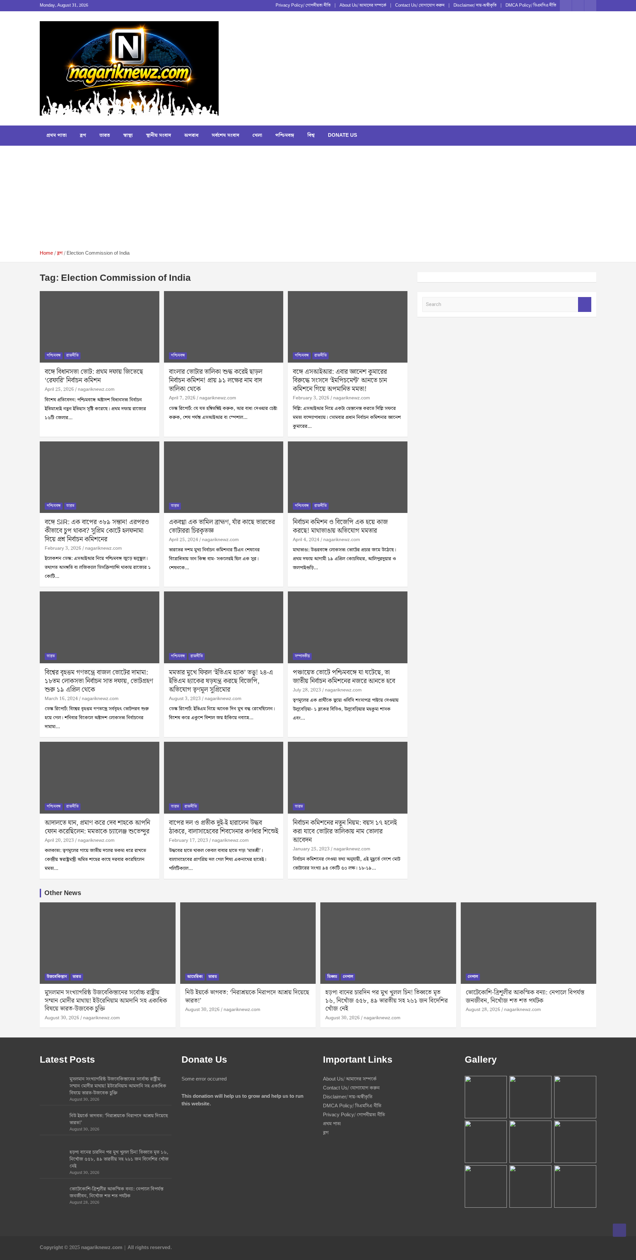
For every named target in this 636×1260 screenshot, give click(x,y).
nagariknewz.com (96, 389)
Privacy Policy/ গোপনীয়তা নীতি (303, 6)
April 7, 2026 (182, 398)
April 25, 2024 (183, 539)
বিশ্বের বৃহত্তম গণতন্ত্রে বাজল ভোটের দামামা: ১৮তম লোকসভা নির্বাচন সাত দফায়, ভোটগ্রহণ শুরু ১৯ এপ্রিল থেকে (99, 681)
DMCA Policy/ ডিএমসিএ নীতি (530, 6)
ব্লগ (83, 135)
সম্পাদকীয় (302, 656)
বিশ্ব (311, 135)
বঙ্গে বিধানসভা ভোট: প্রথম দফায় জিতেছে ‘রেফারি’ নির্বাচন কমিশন (94, 376)
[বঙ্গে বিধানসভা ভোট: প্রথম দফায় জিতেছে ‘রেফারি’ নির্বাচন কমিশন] (99, 327)
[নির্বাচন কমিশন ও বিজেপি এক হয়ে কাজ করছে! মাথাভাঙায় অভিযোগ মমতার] (348, 477)
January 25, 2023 (311, 849)
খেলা (257, 135)
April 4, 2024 (306, 539)
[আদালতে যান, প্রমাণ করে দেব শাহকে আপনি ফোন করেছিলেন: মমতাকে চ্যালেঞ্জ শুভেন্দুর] (99, 778)
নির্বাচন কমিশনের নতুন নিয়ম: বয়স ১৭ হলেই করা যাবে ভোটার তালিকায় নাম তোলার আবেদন (345, 831)
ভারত (104, 135)
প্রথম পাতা (56, 135)
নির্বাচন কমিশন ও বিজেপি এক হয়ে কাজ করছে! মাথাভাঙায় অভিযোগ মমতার (340, 526)
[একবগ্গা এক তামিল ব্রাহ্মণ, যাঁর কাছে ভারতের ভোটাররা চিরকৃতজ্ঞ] (224, 477)
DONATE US (342, 135)
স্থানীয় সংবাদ (158, 135)
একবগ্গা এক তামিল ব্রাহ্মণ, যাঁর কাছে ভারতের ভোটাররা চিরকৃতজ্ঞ (222, 526)
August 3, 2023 (185, 698)
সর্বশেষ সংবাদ (225, 135)
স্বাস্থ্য (128, 135)
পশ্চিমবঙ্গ (284, 135)
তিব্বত (332, 977)
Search (584, 304)
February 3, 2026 (311, 398)
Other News (62, 893)
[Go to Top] (619, 1230)
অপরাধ (191, 135)
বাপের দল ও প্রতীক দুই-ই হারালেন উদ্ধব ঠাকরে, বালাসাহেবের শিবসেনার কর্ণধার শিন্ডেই (223, 827)
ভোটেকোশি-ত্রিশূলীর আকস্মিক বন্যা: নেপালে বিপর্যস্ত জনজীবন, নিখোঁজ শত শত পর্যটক (525, 996)
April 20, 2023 (59, 840)
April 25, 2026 (59, 389)
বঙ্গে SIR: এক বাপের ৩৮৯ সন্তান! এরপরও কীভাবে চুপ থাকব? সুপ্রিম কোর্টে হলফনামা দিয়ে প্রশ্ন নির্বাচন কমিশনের (97, 531)
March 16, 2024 (61, 698)
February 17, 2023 (188, 840)
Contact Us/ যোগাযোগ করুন (420, 6)
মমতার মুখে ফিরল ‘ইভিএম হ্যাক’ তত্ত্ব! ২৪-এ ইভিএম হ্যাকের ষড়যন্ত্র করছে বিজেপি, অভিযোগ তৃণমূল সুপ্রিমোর (221, 681)
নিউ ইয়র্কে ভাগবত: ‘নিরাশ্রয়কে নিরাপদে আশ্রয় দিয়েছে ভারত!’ (247, 996)
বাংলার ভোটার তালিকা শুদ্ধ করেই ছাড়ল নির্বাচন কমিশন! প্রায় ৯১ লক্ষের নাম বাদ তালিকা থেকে (215, 380)
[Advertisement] (318, 200)
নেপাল (348, 977)
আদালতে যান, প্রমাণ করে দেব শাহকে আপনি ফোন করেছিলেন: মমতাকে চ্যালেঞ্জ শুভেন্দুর (97, 827)
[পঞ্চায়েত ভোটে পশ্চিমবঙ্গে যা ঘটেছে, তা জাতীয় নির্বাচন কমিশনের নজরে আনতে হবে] (348, 627)
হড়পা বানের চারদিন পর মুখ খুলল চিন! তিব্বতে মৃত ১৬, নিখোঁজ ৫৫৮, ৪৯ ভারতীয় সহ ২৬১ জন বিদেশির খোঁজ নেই (386, 1000)
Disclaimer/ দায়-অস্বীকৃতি (475, 6)
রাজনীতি (72, 355)
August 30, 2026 (62, 1018)
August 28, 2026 (483, 1009)
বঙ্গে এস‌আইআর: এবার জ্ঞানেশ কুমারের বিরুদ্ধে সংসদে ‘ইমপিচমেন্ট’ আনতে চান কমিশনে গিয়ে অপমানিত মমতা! (340, 380)
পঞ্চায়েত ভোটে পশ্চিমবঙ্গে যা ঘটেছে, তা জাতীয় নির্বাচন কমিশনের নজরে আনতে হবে (344, 676)
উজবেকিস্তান (57, 977)
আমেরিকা (195, 977)
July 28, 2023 (307, 690)
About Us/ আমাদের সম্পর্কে (363, 6)
